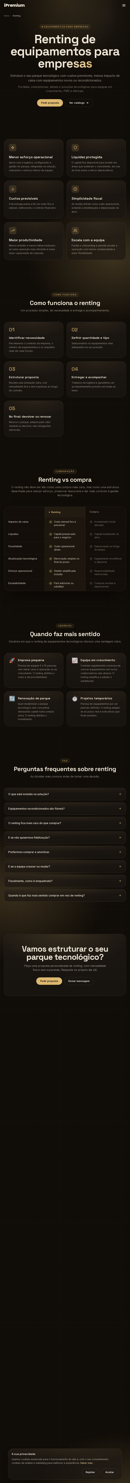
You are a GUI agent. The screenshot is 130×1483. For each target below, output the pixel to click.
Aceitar (109, 1472)
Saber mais (86, 1462)
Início (6, 15)
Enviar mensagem (79, 981)
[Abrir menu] (124, 5)
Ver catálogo (77, 102)
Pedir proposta (50, 102)
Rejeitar (90, 1472)
